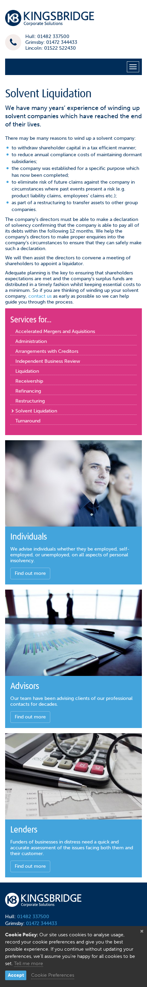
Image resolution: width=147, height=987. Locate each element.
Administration (31, 341)
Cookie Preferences (52, 975)
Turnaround (27, 421)
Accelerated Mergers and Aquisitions (55, 331)
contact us (40, 296)
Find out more (30, 573)
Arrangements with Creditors (46, 351)
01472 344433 (41, 923)
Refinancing (28, 391)
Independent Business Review (47, 361)
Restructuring (30, 401)
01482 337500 (33, 917)
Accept (16, 975)
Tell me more (28, 963)
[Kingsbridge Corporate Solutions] (49, 20)
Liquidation (27, 371)
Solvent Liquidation (36, 411)
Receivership (29, 381)
